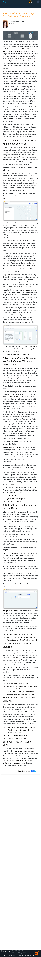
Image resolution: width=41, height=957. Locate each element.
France (29, 760)
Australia (6, 763)
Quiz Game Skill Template (16, 499)
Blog (23, 955)
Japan (24, 760)
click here (13, 484)
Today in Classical (25, 429)
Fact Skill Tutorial (13, 496)
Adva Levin (13, 96)
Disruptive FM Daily (10, 611)
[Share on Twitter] (35, 770)
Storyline (34, 61)
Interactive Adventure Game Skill (18, 355)
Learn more (21, 763)
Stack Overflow (16, 955)
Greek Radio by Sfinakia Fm (12, 447)
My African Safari (9, 173)
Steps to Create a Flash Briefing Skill (20, 634)
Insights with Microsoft (10, 553)
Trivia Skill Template (14, 501)
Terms (4, 955)
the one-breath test (28, 265)
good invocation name (26, 290)
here (4, 198)
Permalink (21, 771)
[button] (6, 951)
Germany (18, 760)
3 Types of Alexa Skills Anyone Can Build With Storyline (20, 15)
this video (8, 119)
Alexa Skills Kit (25, 712)
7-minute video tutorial (22, 683)
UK (13, 760)
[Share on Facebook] (32, 770)
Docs (8, 955)
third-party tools (17, 56)
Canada (5, 760)
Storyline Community (20, 686)
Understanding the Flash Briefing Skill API (21, 637)
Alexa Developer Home (32, 955)
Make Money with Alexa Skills (17, 735)
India (14, 763)
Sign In (33, 2)
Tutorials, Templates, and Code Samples (21, 727)
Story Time (6, 275)
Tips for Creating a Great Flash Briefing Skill (22, 640)
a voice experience (15, 396)
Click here (13, 667)
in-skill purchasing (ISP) (14, 658)
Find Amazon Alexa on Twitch (17, 738)
